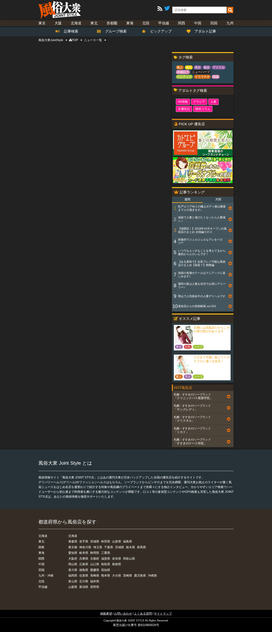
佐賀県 (83, 575)
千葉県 (108, 547)
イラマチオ (202, 76)
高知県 (105, 570)
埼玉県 (97, 547)
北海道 (76, 23)
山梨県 (72, 587)
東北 (94, 23)
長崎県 (94, 575)
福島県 (127, 541)
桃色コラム (202, 108)
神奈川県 (85, 547)
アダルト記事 (205, 31)
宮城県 (94, 541)
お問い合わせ (123, 613)
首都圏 (112, 23)
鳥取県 (105, 564)
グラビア (199, 101)
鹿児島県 (140, 575)
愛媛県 (94, 570)
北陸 (145, 23)
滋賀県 (105, 558)
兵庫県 (83, 558)
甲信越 (163, 23)
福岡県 (72, 575)
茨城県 (119, 547)
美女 (198, 67)
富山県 (72, 581)
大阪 (58, 23)
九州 (230, 23)
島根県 (116, 564)
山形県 (116, 541)
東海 (129, 23)
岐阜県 (83, 552)
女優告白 (184, 108)
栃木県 (130, 547)
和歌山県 (129, 558)
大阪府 (72, 558)
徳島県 (83, 570)
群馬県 (141, 547)
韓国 (216, 76)
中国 (197, 23)
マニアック (184, 76)
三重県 (105, 552)
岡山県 (72, 564)
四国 (213, 23)
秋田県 (105, 541)
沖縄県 (152, 575)
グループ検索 (113, 31)
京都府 (94, 558)
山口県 (94, 564)
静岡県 (94, 552)
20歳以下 (183, 72)
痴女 (207, 67)
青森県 (72, 541)
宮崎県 (127, 575)
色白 (189, 67)
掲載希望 (106, 613)
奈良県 (116, 558)
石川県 (83, 581)
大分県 (116, 575)
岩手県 (83, 541)
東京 (42, 23)
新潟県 (83, 587)
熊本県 (105, 575)
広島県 (83, 564)
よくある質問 (143, 613)
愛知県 (72, 552)
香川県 (72, 570)
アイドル (219, 67)
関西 (181, 23)
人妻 (213, 101)
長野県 (94, 587)
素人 (180, 67)
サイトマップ (163, 613)
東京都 (72, 547)
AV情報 (183, 101)
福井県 (94, 581)
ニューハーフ (201, 72)
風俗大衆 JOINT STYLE (130, 620)
